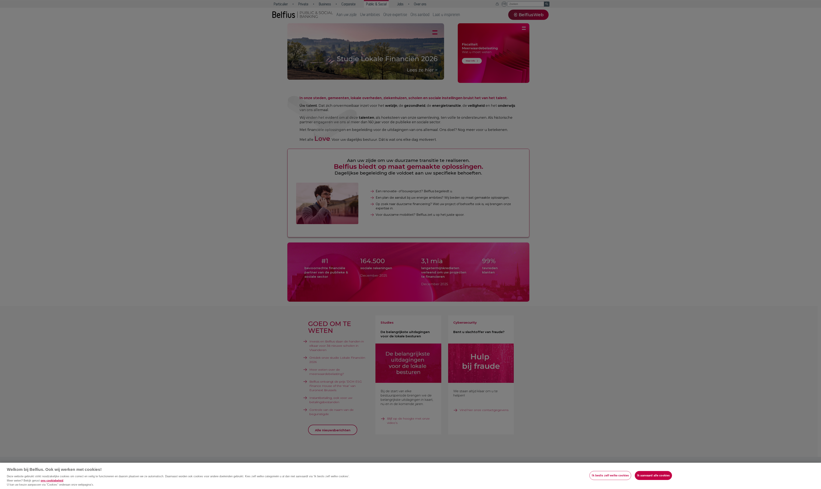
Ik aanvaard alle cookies (653, 475)
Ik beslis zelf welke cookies (610, 475)
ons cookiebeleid (52, 480)
